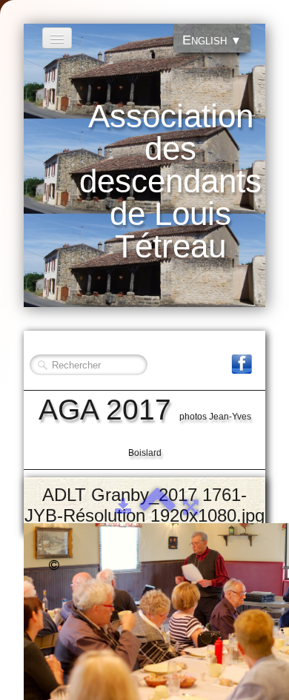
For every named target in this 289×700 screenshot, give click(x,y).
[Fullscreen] (191, 506)
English (212, 40)
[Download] (123, 506)
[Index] (157, 506)
